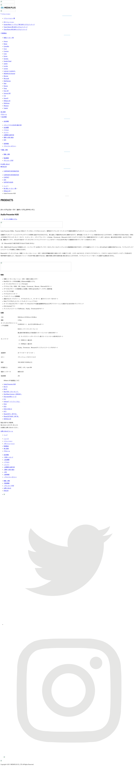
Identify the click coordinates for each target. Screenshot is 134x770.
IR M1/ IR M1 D (8, 409)
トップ (5, 186)
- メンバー (6, 464)
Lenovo (6, 68)
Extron (5, 56)
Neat (5, 83)
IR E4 (5, 406)
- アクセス (6, 462)
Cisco (5, 48)
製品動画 (6, 158)
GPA (5, 140)
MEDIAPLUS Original (9, 73)
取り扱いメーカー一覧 (10, 188)
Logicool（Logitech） (10, 71)
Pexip (5, 88)
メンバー (6, 132)
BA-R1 (5, 389)
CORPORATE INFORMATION (11, 171)
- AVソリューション (9, 443)
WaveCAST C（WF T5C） (10, 414)
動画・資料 (5, 149)
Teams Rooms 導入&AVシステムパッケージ (16, 27)
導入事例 (3, 112)
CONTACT (6, 177)
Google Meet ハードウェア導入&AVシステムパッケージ (19, 24)
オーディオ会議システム (10, 219)
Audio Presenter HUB (10, 384)
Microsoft (6, 78)
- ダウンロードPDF (9, 485)
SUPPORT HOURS (8, 182)
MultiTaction (7, 81)
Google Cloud (7, 61)
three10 (6, 98)
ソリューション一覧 (9, 18)
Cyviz (5, 53)
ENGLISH (4, 166)
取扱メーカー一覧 (9, 37)
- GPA (5, 472)
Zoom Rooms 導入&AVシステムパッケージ (15, 29)
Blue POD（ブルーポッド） (11, 391)
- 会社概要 (6, 459)
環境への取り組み (9, 137)
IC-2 (5, 399)
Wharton (6, 105)
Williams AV (7, 100)
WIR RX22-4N (7, 418)
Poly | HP (6, 90)
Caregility (6, 46)
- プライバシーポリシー (10, 477)
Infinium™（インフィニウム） (12, 401)
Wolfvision (7, 103)
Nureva (6, 86)
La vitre (6, 66)
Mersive (6, 76)
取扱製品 (4, 33)
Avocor (6, 41)
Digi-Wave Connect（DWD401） (13, 394)
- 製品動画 (6, 483)
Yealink (6, 108)
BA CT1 (6, 386)
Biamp (5, 43)
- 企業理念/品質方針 (9, 467)
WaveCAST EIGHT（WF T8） (11, 416)
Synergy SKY (7, 93)
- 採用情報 (6, 474)
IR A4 (5, 404)
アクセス (6, 130)
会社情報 (4, 116)
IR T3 (5, 411)
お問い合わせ (6, 164)
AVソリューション (9, 22)
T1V (5, 95)
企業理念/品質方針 (9, 135)
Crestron (6, 51)
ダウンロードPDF (8, 160)
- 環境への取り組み (9, 469)
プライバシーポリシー (10, 146)
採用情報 (6, 143)
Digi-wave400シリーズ (10, 396)
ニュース (6, 438)
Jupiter (6, 63)
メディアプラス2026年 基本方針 (13, 125)
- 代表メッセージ (8, 457)
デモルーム (4, 114)
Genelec (6, 58)
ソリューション (6, 13)
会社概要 (6, 127)
